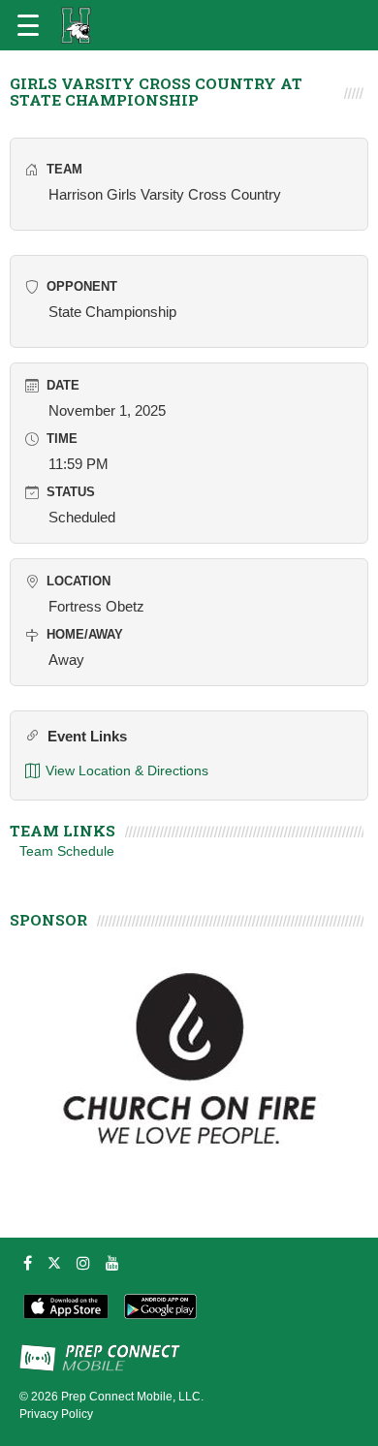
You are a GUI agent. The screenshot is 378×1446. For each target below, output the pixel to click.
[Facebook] (27, 1262)
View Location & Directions (127, 770)
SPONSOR (48, 919)
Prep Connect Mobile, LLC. (132, 1396)
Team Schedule (66, 851)
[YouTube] (112, 1262)
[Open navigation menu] (28, 25)
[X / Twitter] (54, 1262)
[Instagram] (83, 1262)
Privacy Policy (56, 1414)
